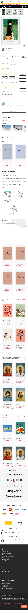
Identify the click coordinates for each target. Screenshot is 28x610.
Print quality (5, 120)
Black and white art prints (8, 582)
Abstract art (5, 586)
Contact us (5, 551)
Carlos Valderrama (7, 379)
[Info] (2, 125)
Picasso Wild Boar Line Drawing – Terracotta (20, 263)
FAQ (3, 554)
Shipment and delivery (8, 553)
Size (3, 114)
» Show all (23, 242)
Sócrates (18, 404)
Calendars (4, 573)
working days (7, 137)
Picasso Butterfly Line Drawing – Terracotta (7, 263)
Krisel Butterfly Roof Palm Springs (7, 438)
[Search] (5, 7)
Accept (24, 606)
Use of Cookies (6, 561)
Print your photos (6, 571)
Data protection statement (9, 557)
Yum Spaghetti (19, 438)
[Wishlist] (22, 7)
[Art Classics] (3, 49)
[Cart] (25, 7)
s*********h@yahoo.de (8, 93)
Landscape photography (8, 588)
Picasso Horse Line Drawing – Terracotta (20, 288)
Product (4, 123)
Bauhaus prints (6, 583)
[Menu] (2, 7)
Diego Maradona (7, 404)
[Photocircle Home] (13, 7)
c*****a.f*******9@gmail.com (9, 68)
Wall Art (4, 570)
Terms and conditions (8, 556)
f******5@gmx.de (7, 82)
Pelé (17, 379)
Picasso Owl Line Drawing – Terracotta (7, 288)
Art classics (5, 585)
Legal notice (5, 559)
